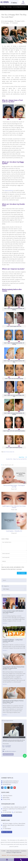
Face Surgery (6, 23)
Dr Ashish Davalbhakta (8, 21)
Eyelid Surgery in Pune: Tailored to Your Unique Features (14, 506)
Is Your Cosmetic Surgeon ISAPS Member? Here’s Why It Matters (13, 611)
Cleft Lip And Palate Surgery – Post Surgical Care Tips (14, 486)
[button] (8, 754)
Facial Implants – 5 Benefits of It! (14, 531)
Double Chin (11, 451)
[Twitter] (5, 788)
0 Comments (15, 23)
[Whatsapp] (25, 756)
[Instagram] (8, 788)
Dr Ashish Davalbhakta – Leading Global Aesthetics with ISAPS (12, 640)
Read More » (5, 623)
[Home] (1, 6)
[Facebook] (2, 788)
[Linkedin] (11, 788)
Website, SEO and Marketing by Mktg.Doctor (14, 855)
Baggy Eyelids (6, 451)
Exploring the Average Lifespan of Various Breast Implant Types (13, 701)
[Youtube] (15, 788)
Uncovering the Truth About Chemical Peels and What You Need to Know (13, 667)
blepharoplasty (8, 190)
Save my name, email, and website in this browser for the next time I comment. (12, 568)
